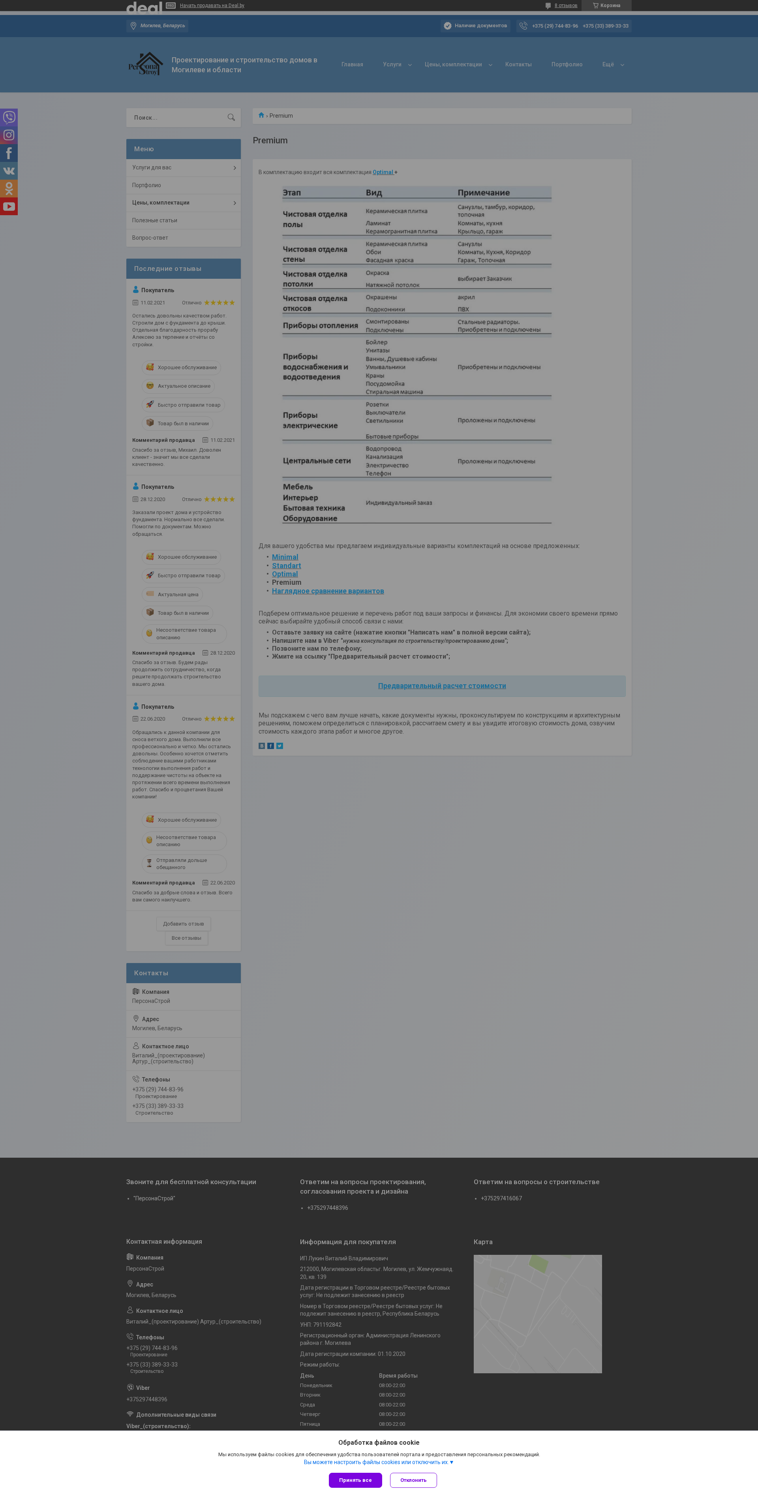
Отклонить (413, 1480)
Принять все (355, 1480)
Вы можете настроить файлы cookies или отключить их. (376, 1462)
